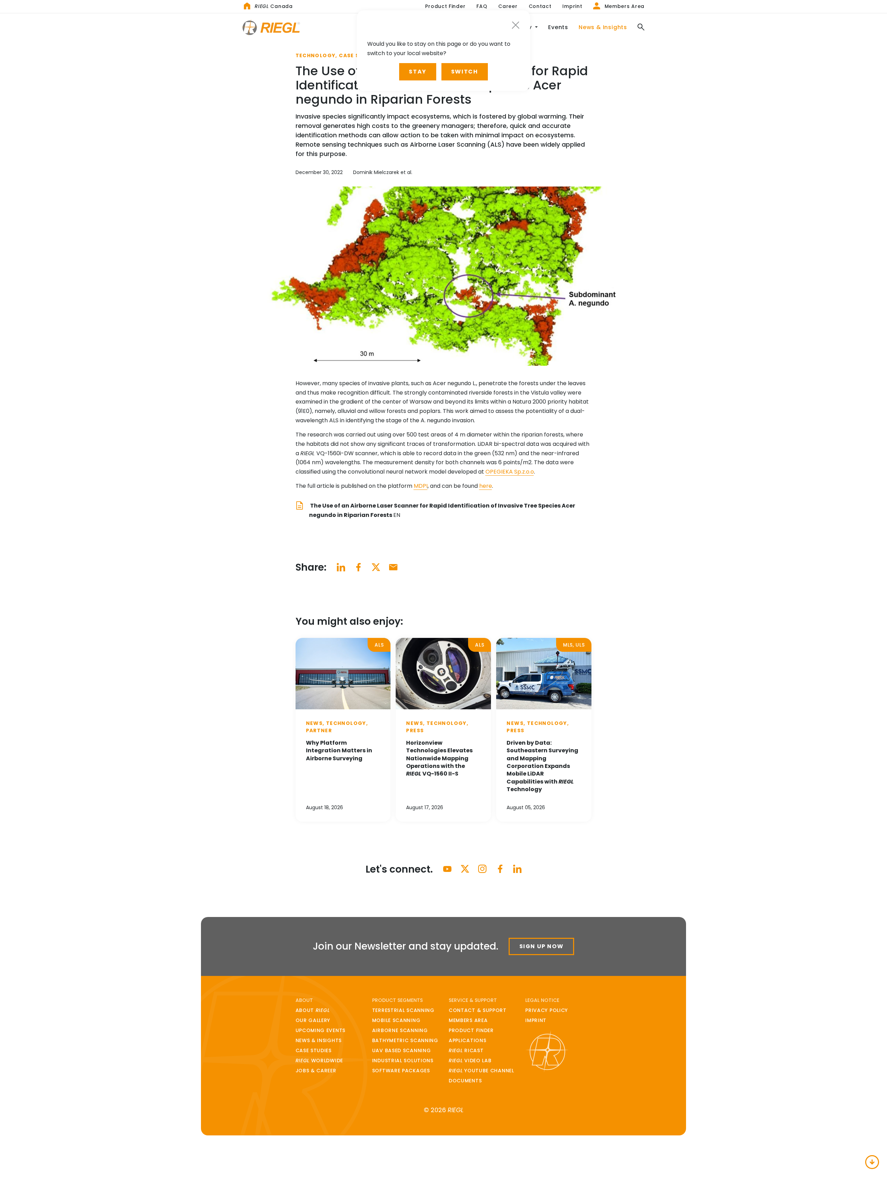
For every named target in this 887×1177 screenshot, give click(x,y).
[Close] (515, 25)
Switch (464, 72)
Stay (417, 72)
